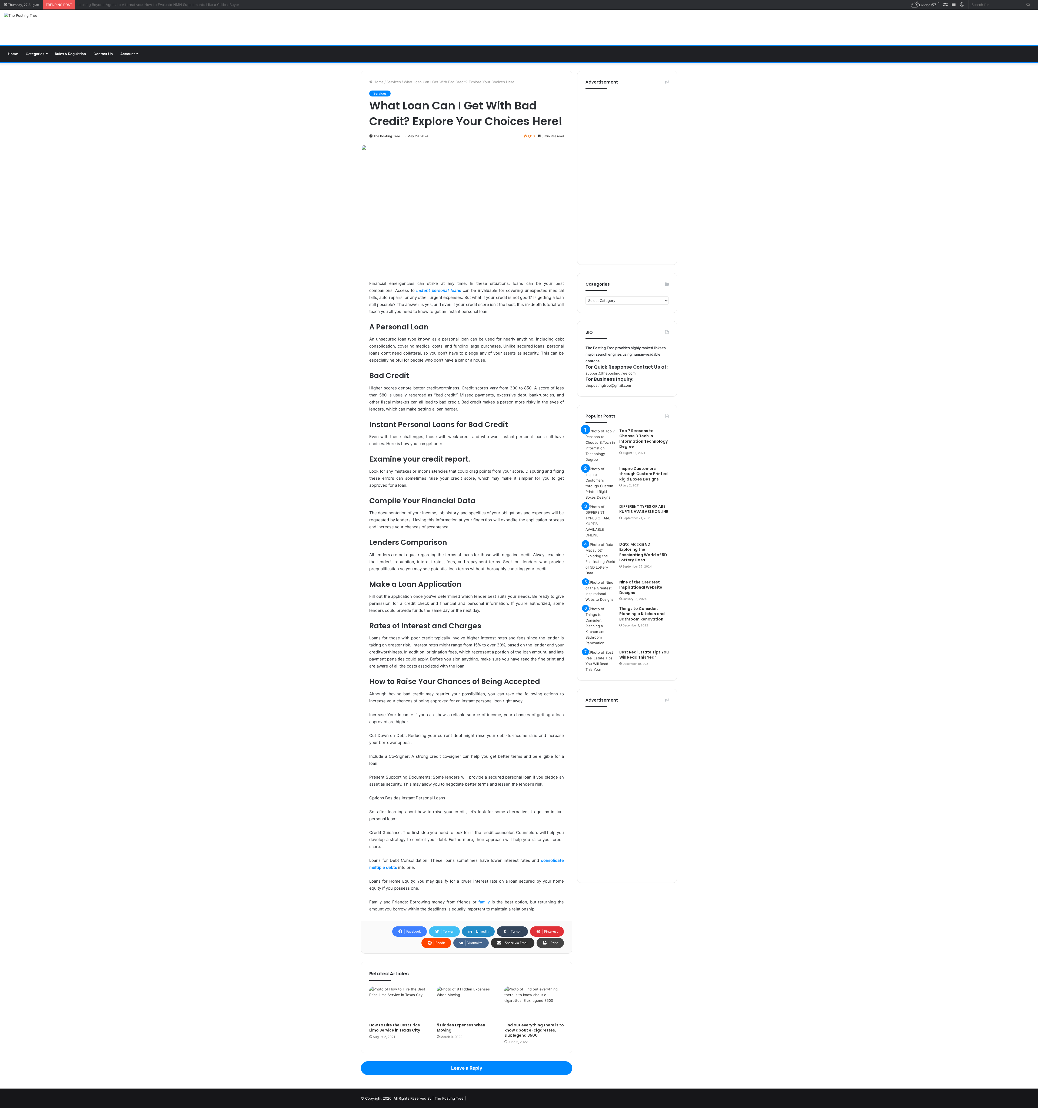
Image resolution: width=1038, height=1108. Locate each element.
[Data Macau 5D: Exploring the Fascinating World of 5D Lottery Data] (600, 559)
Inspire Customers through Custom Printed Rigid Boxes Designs (643, 474)
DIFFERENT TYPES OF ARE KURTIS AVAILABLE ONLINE (643, 509)
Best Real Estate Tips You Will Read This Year (644, 654)
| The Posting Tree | (449, 1098)
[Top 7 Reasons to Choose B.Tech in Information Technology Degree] (600, 445)
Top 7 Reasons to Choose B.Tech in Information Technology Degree (643, 438)
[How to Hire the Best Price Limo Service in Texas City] (399, 1003)
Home (13, 54)
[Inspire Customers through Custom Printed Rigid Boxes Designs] (600, 483)
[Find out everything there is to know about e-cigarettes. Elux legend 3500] (534, 1003)
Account (127, 54)
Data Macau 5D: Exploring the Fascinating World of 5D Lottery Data (643, 552)
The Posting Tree (386, 136)
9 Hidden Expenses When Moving (461, 1027)
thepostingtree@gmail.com (608, 385)
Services (394, 82)
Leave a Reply (466, 1068)
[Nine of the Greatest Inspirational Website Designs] (600, 591)
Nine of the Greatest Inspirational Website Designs (640, 587)
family (484, 902)
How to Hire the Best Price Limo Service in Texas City (394, 1027)
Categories (35, 54)
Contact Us (103, 54)
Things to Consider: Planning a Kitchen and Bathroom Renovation (642, 614)
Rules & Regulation (70, 54)
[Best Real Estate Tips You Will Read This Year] (600, 661)
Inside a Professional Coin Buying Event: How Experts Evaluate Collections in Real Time (151, 4)
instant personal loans (438, 290)
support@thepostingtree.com (610, 373)
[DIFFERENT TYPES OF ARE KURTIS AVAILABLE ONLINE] (600, 521)
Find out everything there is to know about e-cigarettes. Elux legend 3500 (534, 1030)
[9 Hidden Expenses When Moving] (466, 1003)
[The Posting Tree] (20, 15)
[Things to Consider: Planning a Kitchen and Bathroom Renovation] (600, 626)
